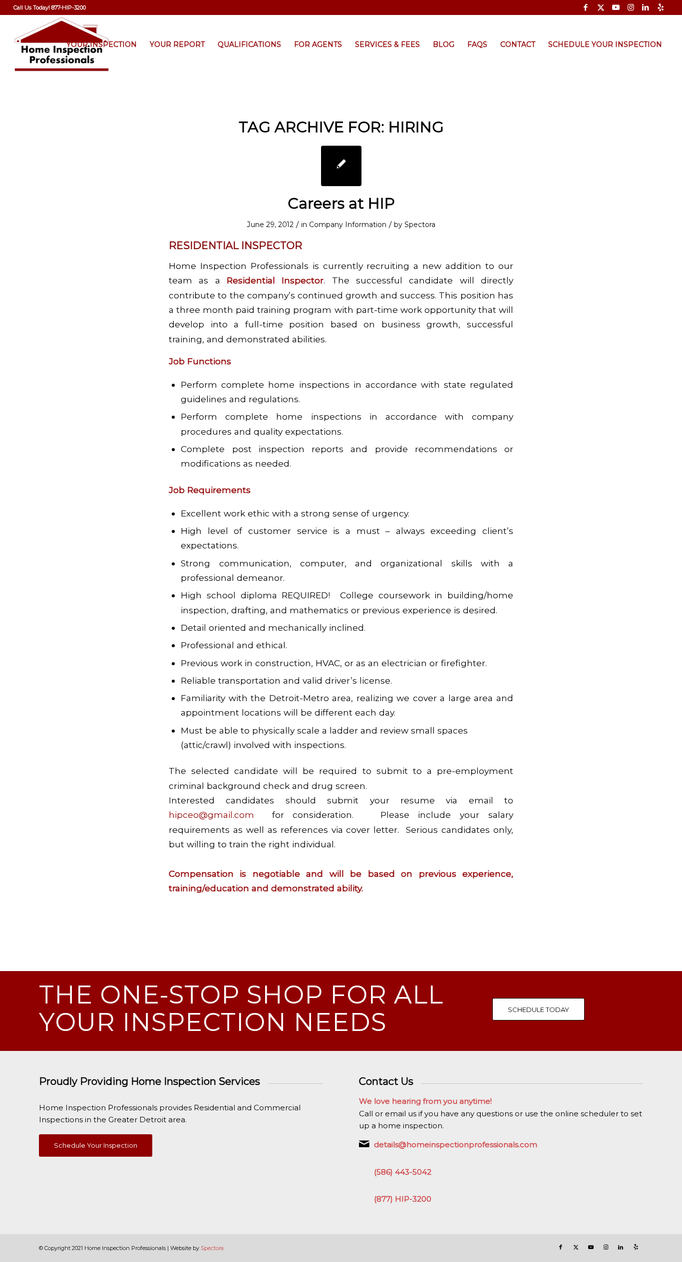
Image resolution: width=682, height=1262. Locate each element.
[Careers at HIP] (341, 166)
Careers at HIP (341, 203)
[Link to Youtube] (616, 7)
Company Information (347, 224)
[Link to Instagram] (631, 7)
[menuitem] (49, 7)
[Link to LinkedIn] (646, 7)
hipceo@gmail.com (211, 814)
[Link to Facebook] (586, 7)
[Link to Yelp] (661, 7)
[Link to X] (601, 7)
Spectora (419, 224)
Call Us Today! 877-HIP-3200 (49, 7)
